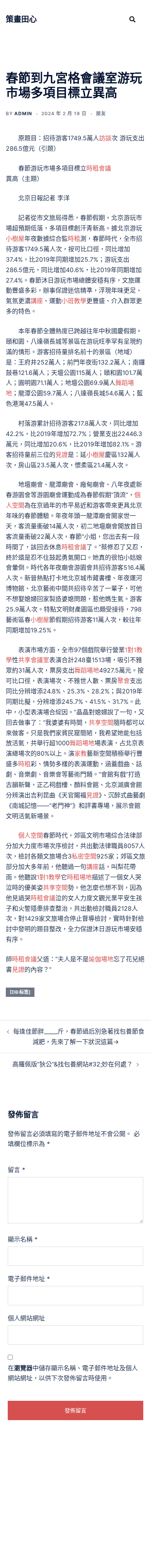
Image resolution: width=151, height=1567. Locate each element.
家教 (80, 753)
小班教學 (74, 301)
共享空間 (101, 722)
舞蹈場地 (86, 670)
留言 (16, 1170)
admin (23, 113)
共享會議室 (33, 660)
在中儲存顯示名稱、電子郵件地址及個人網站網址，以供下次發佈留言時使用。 (73, 1373)
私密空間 (84, 856)
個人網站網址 (26, 1318)
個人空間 (30, 835)
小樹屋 (15, 238)
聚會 (123, 681)
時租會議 (98, 168)
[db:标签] (20, 992)
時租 (74, 238)
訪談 (105, 138)
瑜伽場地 (101, 959)
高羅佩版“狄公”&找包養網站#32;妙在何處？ (72, 1064)
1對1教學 (49, 877)
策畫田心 (21, 19)
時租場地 (79, 877)
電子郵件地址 (29, 1279)
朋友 (101, 113)
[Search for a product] (132, 19)
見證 (61, 454)
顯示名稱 (23, 1239)
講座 (37, 301)
